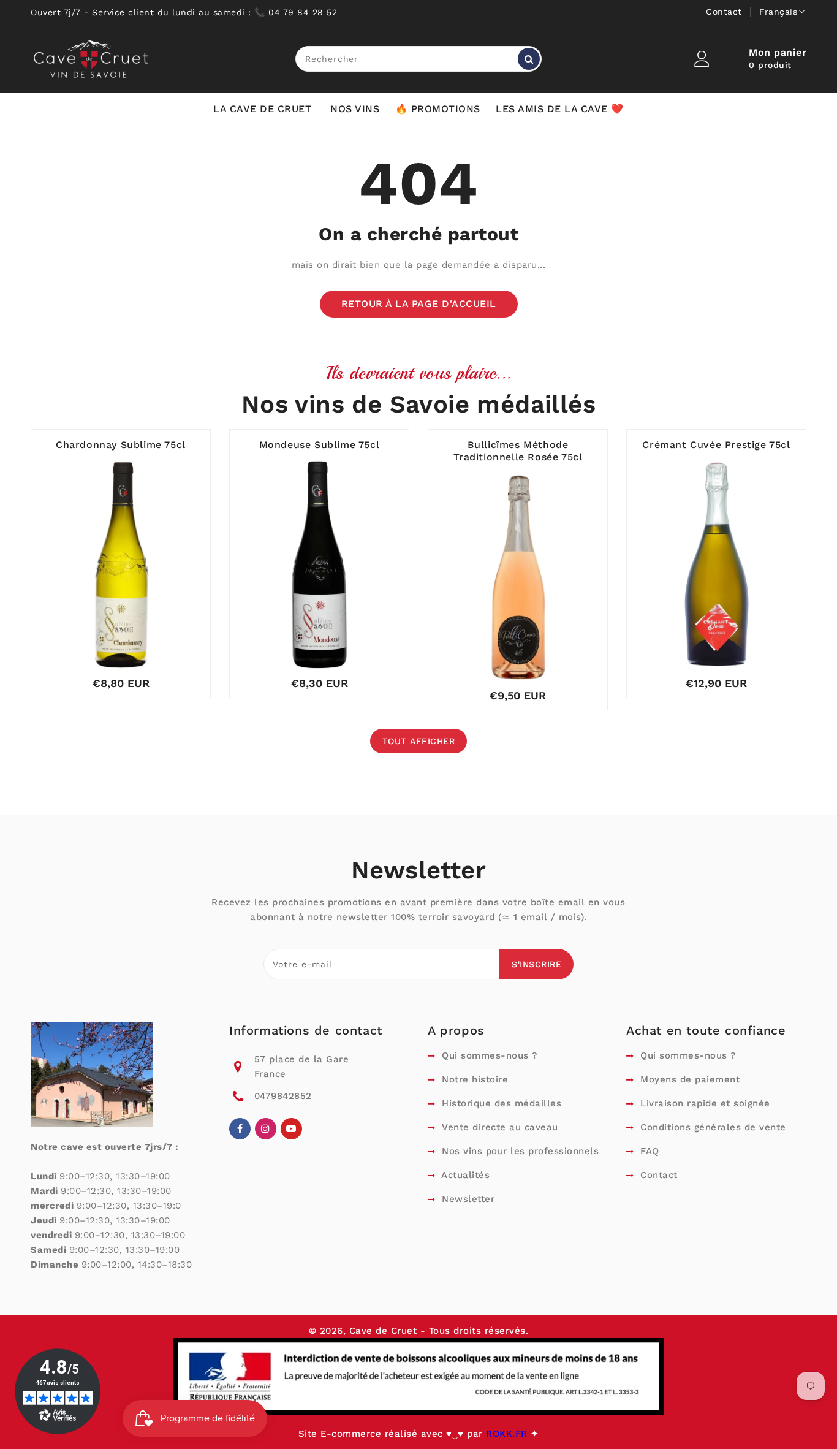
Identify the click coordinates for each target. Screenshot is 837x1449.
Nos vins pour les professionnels (519, 1151)
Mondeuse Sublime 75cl (319, 445)
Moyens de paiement (688, 1079)
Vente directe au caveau (498, 1127)
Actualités (464, 1175)
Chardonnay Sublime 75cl (121, 445)
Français (778, 12)
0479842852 (283, 1095)
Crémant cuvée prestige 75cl (716, 445)
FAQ (648, 1151)
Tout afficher (418, 741)
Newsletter (466, 1198)
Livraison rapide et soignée (703, 1103)
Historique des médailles (500, 1103)
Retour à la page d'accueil (418, 304)
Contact (724, 12)
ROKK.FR (508, 1433)
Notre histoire (473, 1079)
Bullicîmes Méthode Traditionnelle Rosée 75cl (518, 451)
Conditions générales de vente (711, 1127)
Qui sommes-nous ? (488, 1055)
